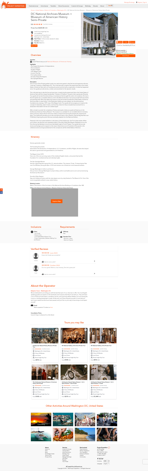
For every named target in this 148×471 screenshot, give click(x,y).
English (106, 463)
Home (33, 10)
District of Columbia (51, 10)
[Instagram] (101, 458)
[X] (99, 458)
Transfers (53, 6)
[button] (1, 189)
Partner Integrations (84, 450)
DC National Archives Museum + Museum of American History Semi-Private (89, 10)
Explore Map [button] (57, 201)
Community (82, 457)
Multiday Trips (65, 454)
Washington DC (62, 10)
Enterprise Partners (84, 454)
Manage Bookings (66, 457)
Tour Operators (83, 452)
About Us (47, 449)
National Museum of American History (59, 62)
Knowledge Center (49, 454)
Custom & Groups (77, 6)
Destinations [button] (33, 6)
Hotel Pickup (65, 455)
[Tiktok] (102, 458)
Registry (64, 460)
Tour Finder (65, 461)
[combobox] (106, 464)
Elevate (95, 6)
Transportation (66, 450)
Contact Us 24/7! (101, 455)
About (102, 6)
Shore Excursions (63, 6)
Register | (140, 2)
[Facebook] (98, 458)
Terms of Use (48, 455)
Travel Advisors (83, 449)
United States (40, 10)
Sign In (145, 2)
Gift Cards (64, 458)
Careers (82, 455)
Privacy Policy (48, 457)
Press (46, 450)
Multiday (88, 6)
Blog (46, 452)
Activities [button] (44, 6)
